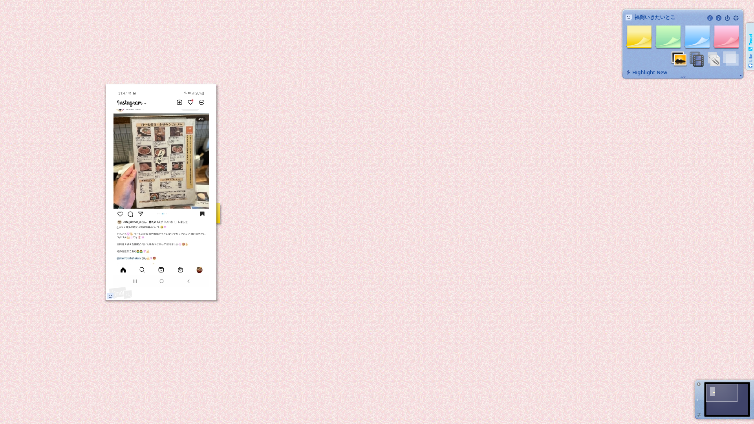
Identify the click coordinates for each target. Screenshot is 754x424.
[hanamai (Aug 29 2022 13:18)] (110, 296)
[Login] (727, 18)
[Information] (710, 18)
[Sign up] (736, 18)
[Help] (718, 18)
